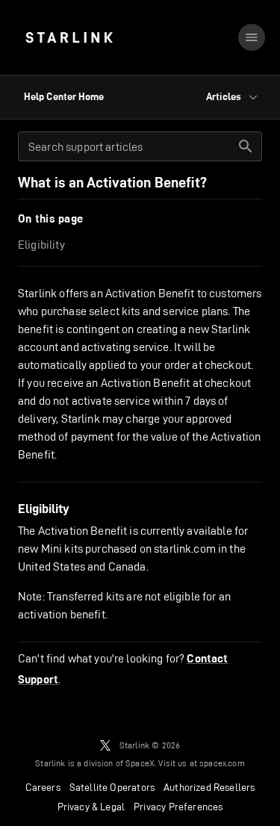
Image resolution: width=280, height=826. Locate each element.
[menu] (251, 37)
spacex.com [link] (222, 763)
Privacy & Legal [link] (91, 807)
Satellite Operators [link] (112, 787)
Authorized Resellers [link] (209, 787)
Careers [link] (42, 787)
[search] (246, 146)
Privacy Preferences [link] (178, 807)
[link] (69, 37)
